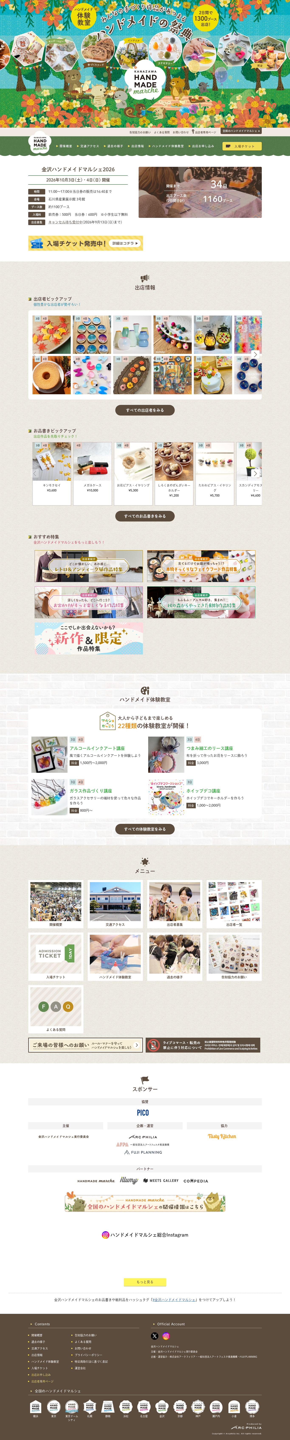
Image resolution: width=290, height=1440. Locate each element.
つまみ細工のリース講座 (209, 748)
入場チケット (245, 146)
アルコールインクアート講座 (97, 748)
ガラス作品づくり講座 (91, 791)
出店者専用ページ (205, 132)
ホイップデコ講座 (203, 791)
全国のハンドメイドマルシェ (240, 131)
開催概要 (66, 146)
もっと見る (145, 1282)
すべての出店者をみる (145, 410)
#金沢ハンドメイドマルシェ (174, 1299)
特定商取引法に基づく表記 (91, 1361)
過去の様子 (115, 146)
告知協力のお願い (140, 132)
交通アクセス (89, 146)
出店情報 (137, 146)
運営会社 (80, 1368)
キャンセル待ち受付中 (65, 222)
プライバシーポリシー (88, 1355)
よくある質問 (162, 132)
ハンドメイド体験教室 (168, 146)
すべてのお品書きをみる (145, 516)
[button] (255, 354)
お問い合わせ (181, 132)
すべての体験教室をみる (145, 829)
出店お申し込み (203, 146)
